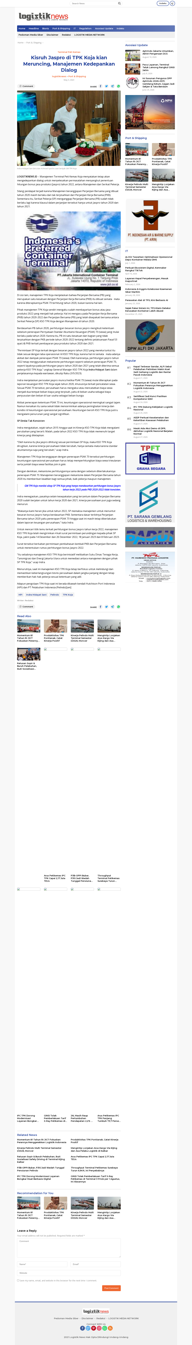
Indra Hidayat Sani (36, 594)
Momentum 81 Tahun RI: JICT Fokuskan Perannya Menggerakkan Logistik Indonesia (28, 638)
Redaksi (66, 34)
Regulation (85, 28)
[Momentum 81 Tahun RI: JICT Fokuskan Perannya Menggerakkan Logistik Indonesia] (28, 626)
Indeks (162, 3)
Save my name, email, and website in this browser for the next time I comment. (58, 1280)
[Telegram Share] (112, 86)
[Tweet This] (106, 86)
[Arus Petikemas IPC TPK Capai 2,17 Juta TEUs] (55, 760)
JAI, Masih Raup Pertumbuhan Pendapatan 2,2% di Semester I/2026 (82, 1118)
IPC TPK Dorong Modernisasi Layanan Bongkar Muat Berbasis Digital (27, 1118)
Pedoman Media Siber (31, 34)
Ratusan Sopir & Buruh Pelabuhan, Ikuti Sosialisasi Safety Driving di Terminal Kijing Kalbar (27, 666)
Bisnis (45, 28)
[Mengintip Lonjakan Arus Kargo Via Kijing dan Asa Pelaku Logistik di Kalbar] (109, 626)
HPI (20, 594)
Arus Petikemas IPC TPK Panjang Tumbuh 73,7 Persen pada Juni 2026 (109, 1118)
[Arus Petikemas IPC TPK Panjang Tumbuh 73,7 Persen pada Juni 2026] (109, 1000)
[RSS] (110, 1328)
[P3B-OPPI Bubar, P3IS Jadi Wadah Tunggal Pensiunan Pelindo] (82, 760)
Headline (34, 28)
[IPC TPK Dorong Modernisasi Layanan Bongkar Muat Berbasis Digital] (28, 1000)
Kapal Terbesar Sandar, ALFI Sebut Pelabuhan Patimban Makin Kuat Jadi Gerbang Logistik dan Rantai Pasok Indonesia (153, 370)
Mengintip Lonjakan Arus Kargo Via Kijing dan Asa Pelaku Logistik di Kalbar (109, 638)
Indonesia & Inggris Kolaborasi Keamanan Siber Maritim (148, 290)
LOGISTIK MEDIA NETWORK (89, 34)
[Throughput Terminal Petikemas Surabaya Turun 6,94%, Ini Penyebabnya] (109, 760)
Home (22, 28)
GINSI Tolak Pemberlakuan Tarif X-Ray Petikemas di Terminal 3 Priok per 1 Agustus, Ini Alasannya (55, 1118)
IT (75, 28)
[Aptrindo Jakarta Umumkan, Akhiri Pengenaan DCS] (132, 55)
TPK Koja (68, 594)
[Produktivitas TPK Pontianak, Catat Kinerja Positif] (55, 626)
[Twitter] (88, 1328)
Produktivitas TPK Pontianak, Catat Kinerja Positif (54, 638)
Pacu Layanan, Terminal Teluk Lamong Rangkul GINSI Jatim (158, 67)
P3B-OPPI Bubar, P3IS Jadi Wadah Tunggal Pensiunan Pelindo (82, 878)
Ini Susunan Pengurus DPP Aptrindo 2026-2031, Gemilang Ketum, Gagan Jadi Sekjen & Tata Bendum (158, 82)
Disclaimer (52, 34)
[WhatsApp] (104, 1328)
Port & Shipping (61, 28)
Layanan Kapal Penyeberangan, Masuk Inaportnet (146, 280)
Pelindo (54, 594)
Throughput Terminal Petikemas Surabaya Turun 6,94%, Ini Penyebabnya (109, 878)
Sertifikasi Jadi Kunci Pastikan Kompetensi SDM (150, 397)
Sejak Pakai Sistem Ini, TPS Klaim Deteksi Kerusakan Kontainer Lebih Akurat (148, 309)
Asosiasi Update (104, 28)
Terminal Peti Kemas (69, 52)
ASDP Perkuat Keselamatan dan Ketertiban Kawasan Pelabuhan (151, 419)
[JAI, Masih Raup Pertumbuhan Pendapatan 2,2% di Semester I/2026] (82, 1000)
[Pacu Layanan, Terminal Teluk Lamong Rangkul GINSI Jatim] (132, 69)
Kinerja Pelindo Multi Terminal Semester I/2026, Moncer (82, 638)
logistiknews (59, 76)
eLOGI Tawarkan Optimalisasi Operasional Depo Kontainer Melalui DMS (148, 258)
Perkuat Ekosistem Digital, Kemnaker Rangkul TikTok (145, 269)
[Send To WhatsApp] (118, 86)
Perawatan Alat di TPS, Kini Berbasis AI (146, 300)
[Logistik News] (43, 15)
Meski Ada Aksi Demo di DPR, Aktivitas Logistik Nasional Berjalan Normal (153, 431)
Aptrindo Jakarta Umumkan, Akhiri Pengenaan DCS (158, 52)
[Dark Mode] (172, 3)
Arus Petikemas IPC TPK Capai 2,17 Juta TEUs (54, 878)
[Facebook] (82, 1328)
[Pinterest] (93, 1328)
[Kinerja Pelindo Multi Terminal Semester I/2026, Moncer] (82, 626)
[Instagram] (99, 1328)
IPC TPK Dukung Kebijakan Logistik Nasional (153, 408)
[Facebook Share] (100, 86)
